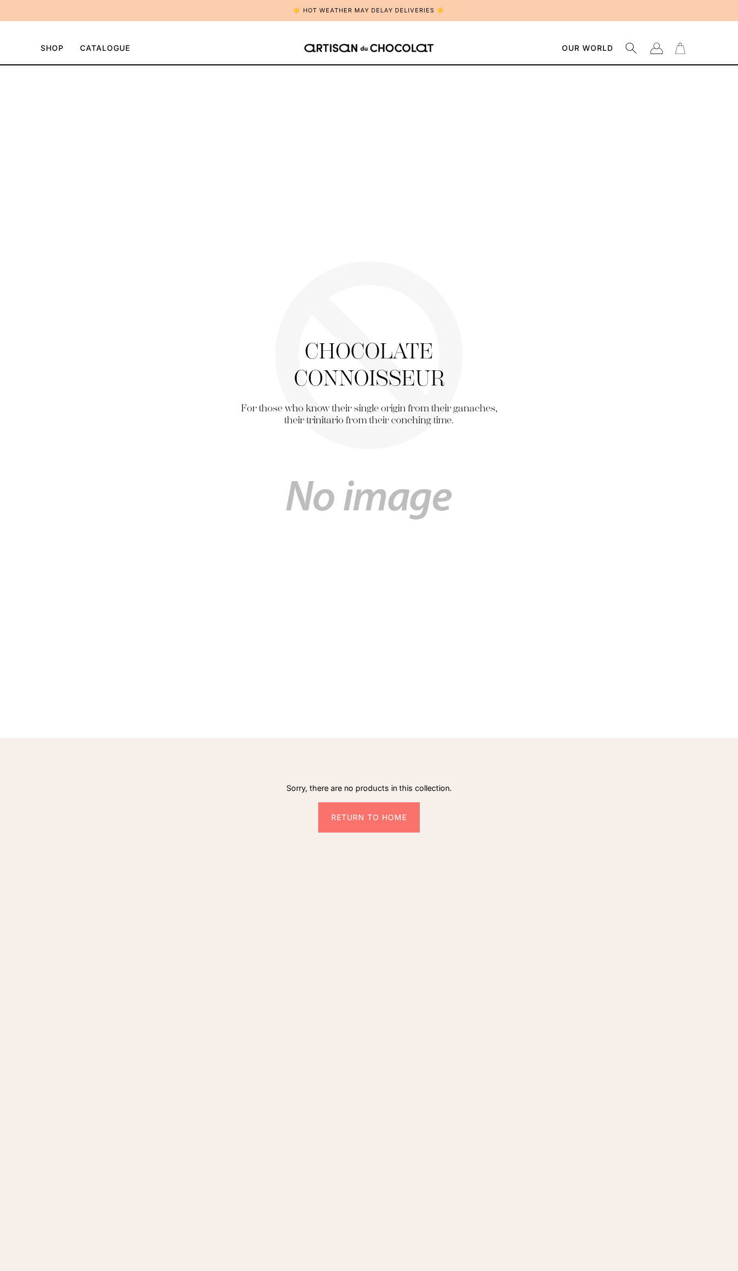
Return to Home (369, 817)
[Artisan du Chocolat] (369, 48)
